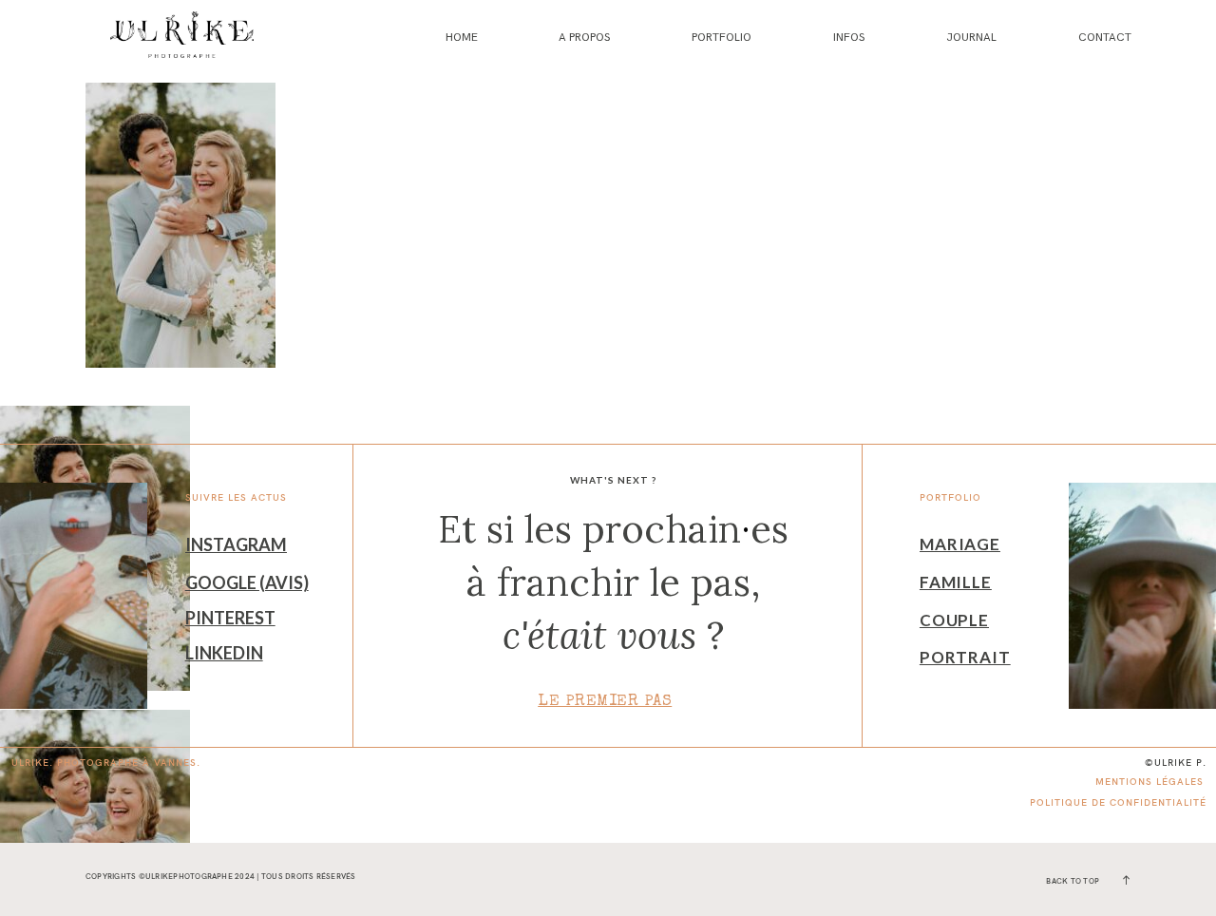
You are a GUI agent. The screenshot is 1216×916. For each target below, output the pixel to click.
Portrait (965, 657)
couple (954, 620)
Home (462, 37)
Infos (848, 37)
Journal (971, 37)
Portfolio (721, 37)
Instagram (236, 544)
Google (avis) (247, 582)
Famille (956, 582)
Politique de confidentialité (1118, 802)
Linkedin (224, 652)
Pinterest (230, 617)
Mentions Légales (1149, 781)
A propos (584, 37)
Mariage (960, 544)
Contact (1104, 37)
